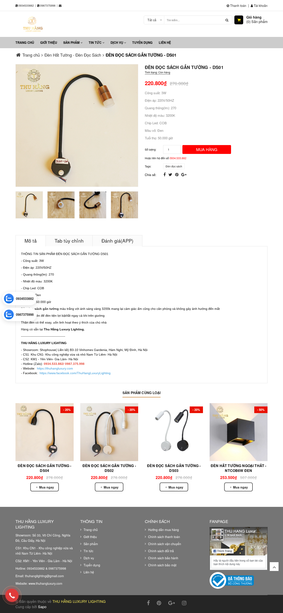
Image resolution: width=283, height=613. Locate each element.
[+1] (183, 174)
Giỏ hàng (254, 17)
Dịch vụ (117, 42)
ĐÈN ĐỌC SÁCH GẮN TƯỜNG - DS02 (109, 468)
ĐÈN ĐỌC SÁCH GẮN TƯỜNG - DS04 (44, 468)
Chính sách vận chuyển (164, 544)
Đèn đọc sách (174, 166)
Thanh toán (237, 5)
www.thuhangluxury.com (45, 583)
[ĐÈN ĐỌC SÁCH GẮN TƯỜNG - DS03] (174, 432)
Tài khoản (260, 5)
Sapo (42, 606)
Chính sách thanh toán (164, 536)
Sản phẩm (71, 42)
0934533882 (26, 5)
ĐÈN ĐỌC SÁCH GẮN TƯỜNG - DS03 (174, 468)
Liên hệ (165, 42)
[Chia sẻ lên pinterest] (177, 174)
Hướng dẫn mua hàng (163, 529)
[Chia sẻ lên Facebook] (165, 174)
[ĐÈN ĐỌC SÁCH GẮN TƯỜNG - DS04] (44, 432)
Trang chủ (24, 42)
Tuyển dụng (142, 42)
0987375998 (47, 5)
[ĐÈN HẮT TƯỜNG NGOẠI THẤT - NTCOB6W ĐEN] (239, 432)
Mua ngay (46, 487)
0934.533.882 (178, 158)
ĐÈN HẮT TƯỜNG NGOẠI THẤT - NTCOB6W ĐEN (238, 468)
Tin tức (95, 42)
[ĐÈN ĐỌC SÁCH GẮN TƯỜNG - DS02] (109, 432)
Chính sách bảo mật (162, 565)
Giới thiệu (48, 42)
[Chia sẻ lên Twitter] (170, 174)
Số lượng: (150, 149)
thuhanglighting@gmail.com (44, 576)
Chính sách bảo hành (163, 558)
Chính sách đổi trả (161, 551)
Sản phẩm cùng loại (141, 392)
